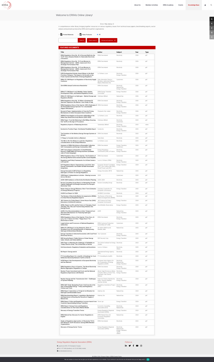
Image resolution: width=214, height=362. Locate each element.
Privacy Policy (105, 356)
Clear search (93, 40)
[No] (212, 359)
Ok (148, 359)
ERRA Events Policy (116, 356)
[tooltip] (211, 19)
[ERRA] (7, 5)
